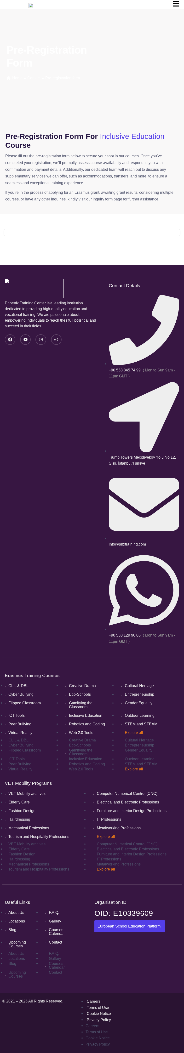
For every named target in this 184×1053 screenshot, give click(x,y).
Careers (93, 1001)
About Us (16, 913)
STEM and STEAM (141, 724)
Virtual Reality (20, 733)
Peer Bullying (19, 724)
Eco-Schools (80, 694)
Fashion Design (21, 811)
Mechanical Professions (28, 828)
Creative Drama (82, 686)
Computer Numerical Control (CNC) (127, 793)
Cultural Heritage (139, 686)
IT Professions (109, 819)
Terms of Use (98, 1008)
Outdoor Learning (140, 715)
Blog (12, 930)
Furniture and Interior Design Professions (132, 811)
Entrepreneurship (139, 694)
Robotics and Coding (87, 724)
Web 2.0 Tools (81, 733)
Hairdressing (19, 819)
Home (17, 78)
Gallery (55, 921)
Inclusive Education (85, 715)
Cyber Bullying (21, 694)
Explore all (134, 733)
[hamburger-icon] (176, 4)
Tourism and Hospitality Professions (38, 837)
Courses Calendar (57, 932)
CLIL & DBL (18, 686)
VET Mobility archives (27, 793)
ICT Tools (16, 715)
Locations (16, 921)
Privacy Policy (99, 1020)
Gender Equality (138, 703)
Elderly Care (19, 802)
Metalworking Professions (119, 828)
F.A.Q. (54, 913)
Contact (33, 78)
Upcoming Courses (17, 944)
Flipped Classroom (24, 703)
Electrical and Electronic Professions (128, 802)
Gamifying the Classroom (80, 705)
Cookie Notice (99, 1014)
